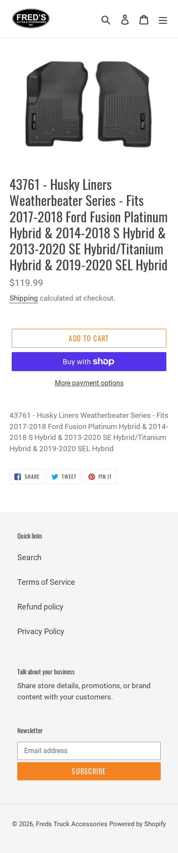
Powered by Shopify (137, 824)
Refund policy (40, 606)
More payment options (89, 383)
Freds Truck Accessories (72, 824)
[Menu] (162, 19)
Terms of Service (46, 582)
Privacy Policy (40, 631)
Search (29, 557)
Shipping (24, 298)
